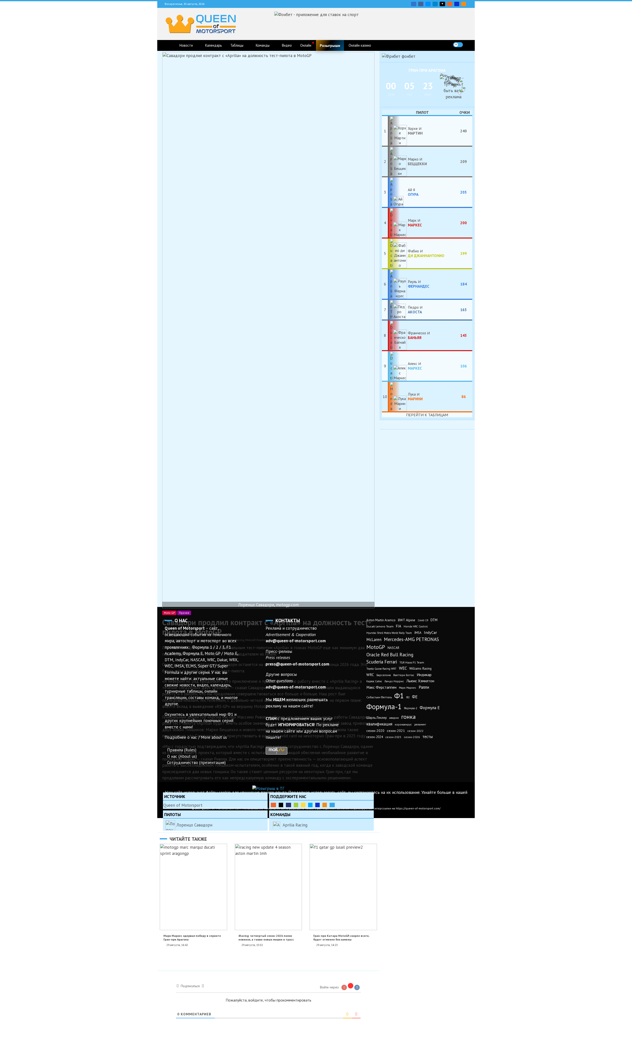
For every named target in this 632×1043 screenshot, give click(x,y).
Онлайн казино (360, 45)
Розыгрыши (330, 45)
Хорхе (415, 130)
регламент (420, 724)
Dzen (442, 4)
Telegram (435, 4)
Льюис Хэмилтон (420, 680)
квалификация (379, 724)
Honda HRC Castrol (416, 626)
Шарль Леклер (376, 718)
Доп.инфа (332, 805)
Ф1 (399, 695)
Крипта (324, 805)
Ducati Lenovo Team (380, 626)
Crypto (463, 4)
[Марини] (397, 396)
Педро (415, 309)
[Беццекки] (397, 161)
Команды (263, 45)
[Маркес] (397, 223)
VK (413, 4)
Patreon (281, 805)
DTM (434, 620)
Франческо (417, 335)
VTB (310, 805)
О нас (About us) (182, 756)
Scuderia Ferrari (381, 662)
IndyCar (430, 632)
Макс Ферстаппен (381, 687)
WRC (370, 674)
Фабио (426, 253)
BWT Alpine (406, 620)
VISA (456, 4)
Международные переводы (317, 805)
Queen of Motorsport (182, 805)
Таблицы (236, 45)
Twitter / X (428, 4)
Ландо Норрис (394, 681)
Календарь (213, 45)
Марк (415, 222)
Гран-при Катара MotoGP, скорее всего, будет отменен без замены (341, 937)
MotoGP (375, 646)
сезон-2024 (374, 737)
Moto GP (169, 613)
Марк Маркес (407, 687)
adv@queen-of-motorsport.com (296, 640)
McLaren (373, 639)
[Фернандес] (397, 284)
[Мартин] (397, 131)
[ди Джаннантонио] (397, 253)
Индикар (424, 674)
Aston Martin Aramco (380, 620)
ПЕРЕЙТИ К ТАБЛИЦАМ (427, 414)
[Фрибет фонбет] (398, 56)
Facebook (420, 4)
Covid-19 (423, 620)
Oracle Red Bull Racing (389, 654)
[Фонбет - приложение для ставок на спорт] (316, 14)
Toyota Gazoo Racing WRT (381, 668)
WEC (403, 668)
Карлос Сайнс (374, 681)
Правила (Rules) (181, 750)
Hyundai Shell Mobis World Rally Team (389, 633)
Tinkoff (303, 805)
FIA (398, 626)
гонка (408, 717)
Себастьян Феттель (379, 697)
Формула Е (430, 707)
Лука (415, 396)
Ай (413, 192)
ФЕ (414, 697)
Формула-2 (410, 708)
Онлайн (305, 45)
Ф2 (408, 697)
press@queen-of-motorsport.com (297, 664)
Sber (296, 805)
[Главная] (170, 45)
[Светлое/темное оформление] (458, 44)
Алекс (415, 365)
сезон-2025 (393, 737)
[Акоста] (397, 310)
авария (394, 718)
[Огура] (397, 192)
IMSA (417, 632)
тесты (427, 736)
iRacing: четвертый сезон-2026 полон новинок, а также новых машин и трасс (266, 937)
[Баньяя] (397, 335)
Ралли (424, 687)
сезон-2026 (412, 737)
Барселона (383, 675)
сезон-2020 (375, 730)
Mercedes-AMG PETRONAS (411, 639)
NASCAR (393, 648)
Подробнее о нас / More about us (196, 737)
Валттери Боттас (403, 675)
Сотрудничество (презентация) (196, 762)
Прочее (184, 613)
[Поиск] (468, 44)
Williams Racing (420, 668)
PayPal (288, 805)
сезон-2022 (415, 731)
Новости (186, 45)
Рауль (418, 283)
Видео (287, 45)
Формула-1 (384, 706)
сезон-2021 (396, 730)
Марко (417, 161)
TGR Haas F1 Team (411, 662)
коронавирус (403, 724)
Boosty (449, 4)
